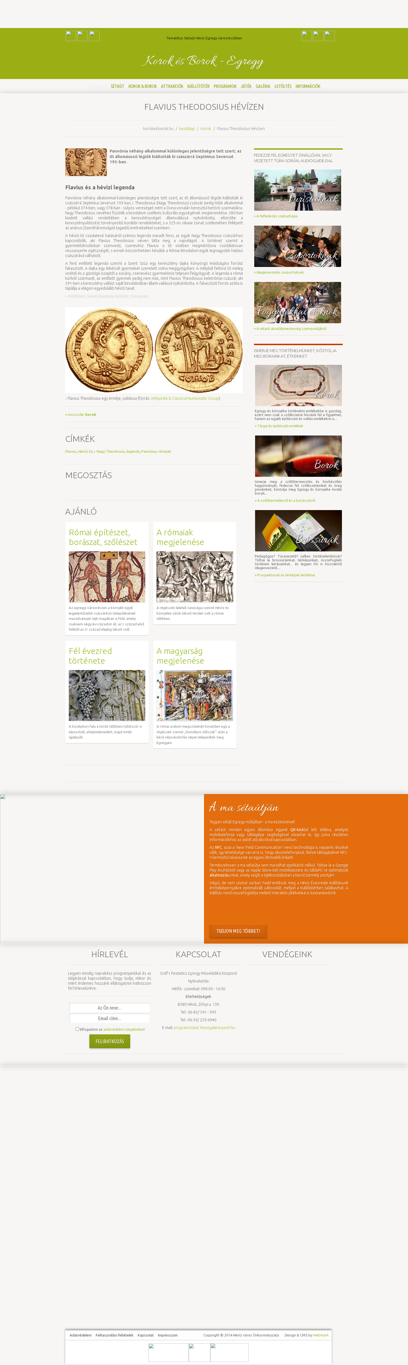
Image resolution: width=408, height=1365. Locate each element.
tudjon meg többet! (238, 931)
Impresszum (168, 1335)
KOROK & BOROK (143, 86)
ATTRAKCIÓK (172, 86)
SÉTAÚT (117, 86)
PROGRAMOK (225, 86)
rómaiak (164, 451)
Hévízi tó (85, 451)
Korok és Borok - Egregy (204, 61)
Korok (206, 128)
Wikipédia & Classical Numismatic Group (185, 398)
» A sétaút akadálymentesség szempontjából (290, 328)
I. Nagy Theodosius (109, 451)
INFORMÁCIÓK (308, 86)
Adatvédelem (81, 1335)
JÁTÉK (246, 86)
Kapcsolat (146, 1335)
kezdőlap (187, 128)
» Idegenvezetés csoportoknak (279, 272)
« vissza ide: (80, 414)
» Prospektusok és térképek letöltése (285, 575)
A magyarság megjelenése (180, 655)
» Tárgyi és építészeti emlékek (279, 426)
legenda (133, 451)
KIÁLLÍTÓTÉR (198, 86)
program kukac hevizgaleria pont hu (204, 1027)
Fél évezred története (90, 655)
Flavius (70, 451)
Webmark (321, 1335)
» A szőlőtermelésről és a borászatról (285, 500)
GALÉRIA (263, 86)
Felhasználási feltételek (115, 1335)
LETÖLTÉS (282, 86)
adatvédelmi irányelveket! (124, 1029)
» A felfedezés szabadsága (276, 216)
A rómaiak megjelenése (180, 537)
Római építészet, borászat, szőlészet (103, 537)
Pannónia (148, 451)
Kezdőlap (97, 86)
